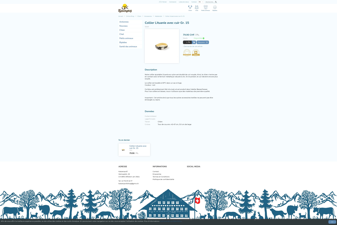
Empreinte (157, 174)
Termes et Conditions (161, 177)
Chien (139, 16)
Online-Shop (130, 16)
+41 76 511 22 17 (126, 181)
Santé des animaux (128, 46)
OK (332, 222)
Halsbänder (158, 16)
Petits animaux (126, 38)
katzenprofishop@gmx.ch (128, 183)
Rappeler (201, 42)
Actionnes (124, 21)
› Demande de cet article (192, 46)
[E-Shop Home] (125, 8)
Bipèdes (123, 42)
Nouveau (123, 26)
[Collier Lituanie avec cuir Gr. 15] (123, 149)
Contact (194, 2)
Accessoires (148, 16)
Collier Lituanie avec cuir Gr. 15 (174, 16)
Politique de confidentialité (163, 179)
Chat (121, 34)
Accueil (120, 16)
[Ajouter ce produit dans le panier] (194, 42)
